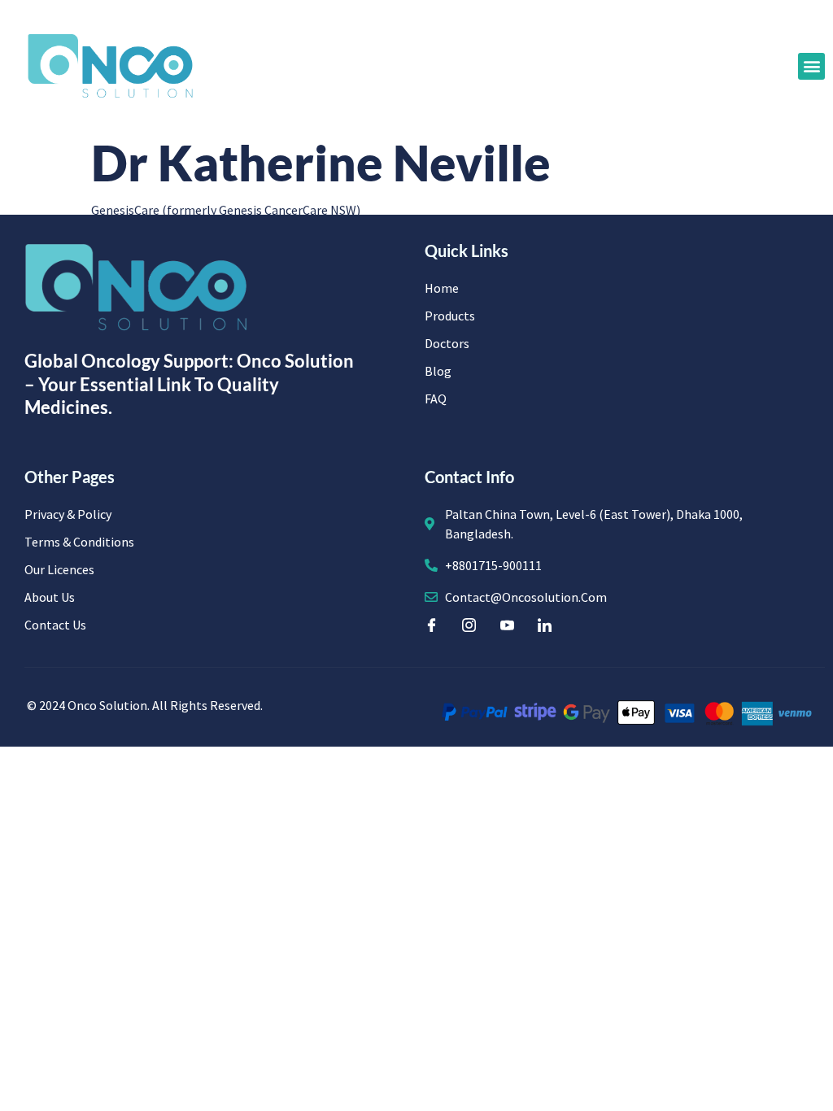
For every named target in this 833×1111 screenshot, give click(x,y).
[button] (811, 66)
